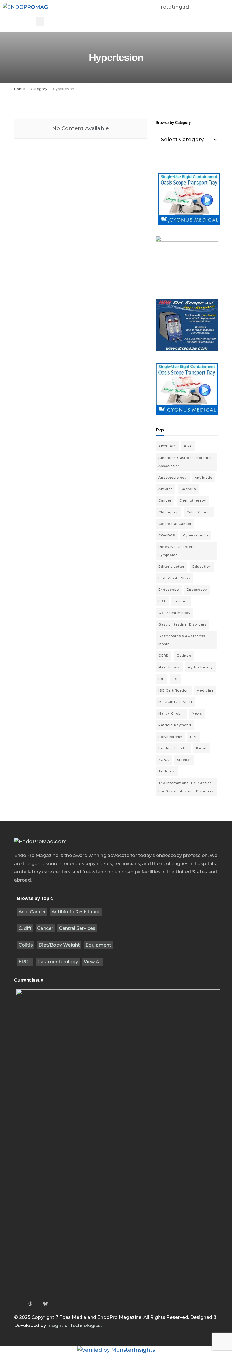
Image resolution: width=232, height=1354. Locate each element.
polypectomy (170, 737)
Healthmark (169, 667)
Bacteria (188, 489)
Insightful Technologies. (74, 1325)
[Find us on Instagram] (23, 1304)
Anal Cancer (32, 911)
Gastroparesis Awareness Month (181, 640)
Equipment (98, 945)
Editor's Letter (171, 567)
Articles (165, 489)
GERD (163, 656)
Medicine (205, 690)
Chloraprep (168, 512)
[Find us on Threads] (30, 1304)
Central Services (77, 928)
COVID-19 (166, 535)
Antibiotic (203, 478)
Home (19, 89)
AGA (188, 446)
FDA (162, 601)
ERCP (25, 961)
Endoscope (168, 590)
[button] (40, 21)
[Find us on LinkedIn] (37, 1304)
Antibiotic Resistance (75, 911)
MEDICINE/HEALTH (175, 702)
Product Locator (173, 748)
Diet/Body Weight (59, 945)
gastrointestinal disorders (182, 624)
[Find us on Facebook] (16, 1304)
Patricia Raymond (174, 725)
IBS (176, 679)
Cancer (45, 928)
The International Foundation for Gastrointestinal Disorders (186, 787)
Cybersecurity (195, 535)
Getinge (184, 656)
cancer (164, 500)
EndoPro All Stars (174, 578)
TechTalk (166, 771)
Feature (181, 601)
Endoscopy (197, 590)
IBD (161, 679)
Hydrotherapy (200, 667)
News (197, 713)
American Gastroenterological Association (186, 462)
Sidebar (184, 760)
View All (93, 961)
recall (202, 748)
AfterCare (167, 446)
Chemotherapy (192, 500)
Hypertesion (63, 89)
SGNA (163, 760)
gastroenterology (174, 613)
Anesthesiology (172, 478)
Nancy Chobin (171, 713)
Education (201, 567)
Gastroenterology (57, 961)
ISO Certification (173, 690)
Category (39, 89)
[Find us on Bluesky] (45, 1304)
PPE (193, 737)
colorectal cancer (175, 524)
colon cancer (198, 512)
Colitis (25, 945)
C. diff (24, 928)
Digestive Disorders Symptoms (176, 551)
